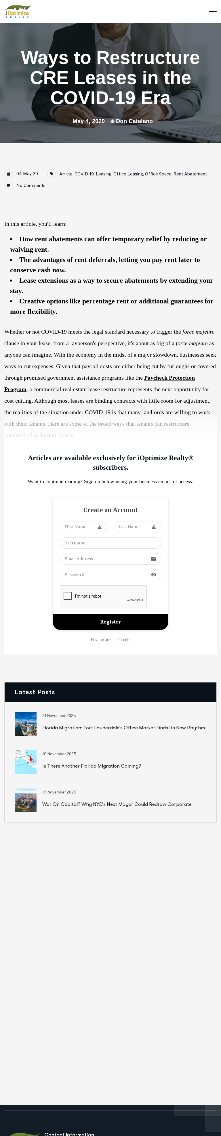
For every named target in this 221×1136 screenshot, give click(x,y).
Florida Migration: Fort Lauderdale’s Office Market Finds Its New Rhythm (123, 727)
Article (66, 173)
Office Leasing (128, 173)
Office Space (158, 173)
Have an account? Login (110, 640)
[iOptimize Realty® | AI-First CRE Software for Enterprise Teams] (17, 11)
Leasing (103, 173)
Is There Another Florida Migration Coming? (91, 766)
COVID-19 (84, 173)
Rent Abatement (190, 173)
